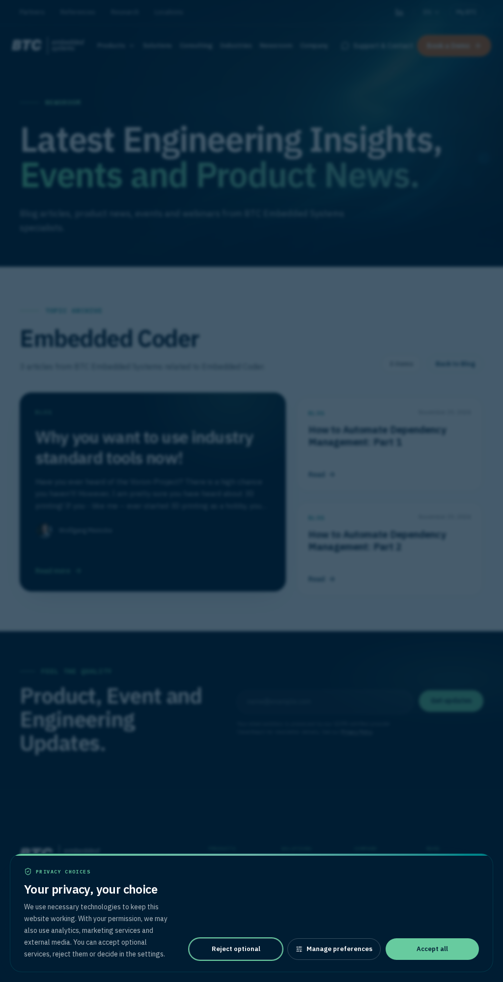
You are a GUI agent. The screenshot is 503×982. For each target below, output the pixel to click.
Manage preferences (339, 949)
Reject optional (236, 949)
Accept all (432, 949)
